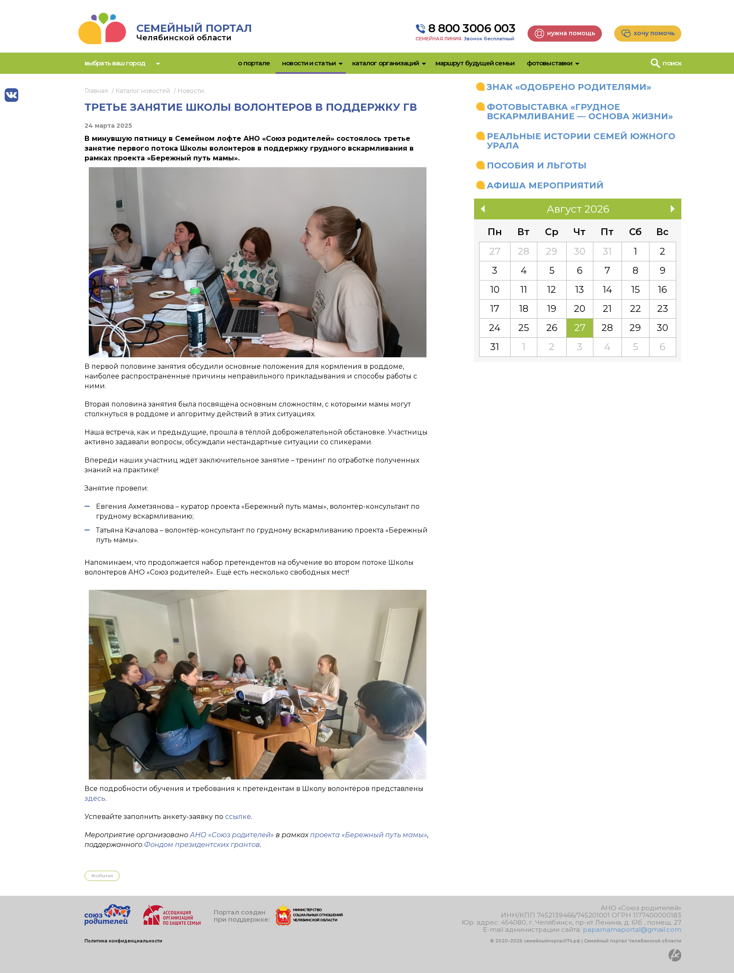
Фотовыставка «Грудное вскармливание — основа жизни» (580, 111)
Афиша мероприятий (545, 185)
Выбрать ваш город (115, 63)
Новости (191, 91)
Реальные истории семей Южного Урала (581, 141)
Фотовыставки (549, 63)
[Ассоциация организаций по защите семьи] (172, 923)
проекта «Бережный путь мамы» (368, 835)
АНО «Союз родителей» (232, 835)
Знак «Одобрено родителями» (569, 87)
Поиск (672, 63)
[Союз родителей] (107, 923)
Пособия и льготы (537, 165)
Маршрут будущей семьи (474, 63)
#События (102, 875)
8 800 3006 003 (471, 28)
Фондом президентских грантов (202, 845)
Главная (96, 91)
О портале (254, 63)
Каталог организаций (385, 63)
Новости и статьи (309, 63)
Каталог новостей (143, 91)
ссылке (238, 817)
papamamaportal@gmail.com (632, 929)
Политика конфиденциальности (123, 941)
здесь (95, 798)
